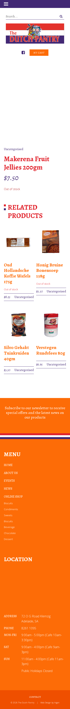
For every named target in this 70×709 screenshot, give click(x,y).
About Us (11, 473)
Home (8, 465)
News (8, 489)
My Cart (39, 52)
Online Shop (13, 496)
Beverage (9, 527)
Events (9, 481)
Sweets (8, 515)
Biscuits (8, 503)
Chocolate (10, 533)
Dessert (8, 539)
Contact (35, 697)
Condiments (11, 509)
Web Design (45, 702)
